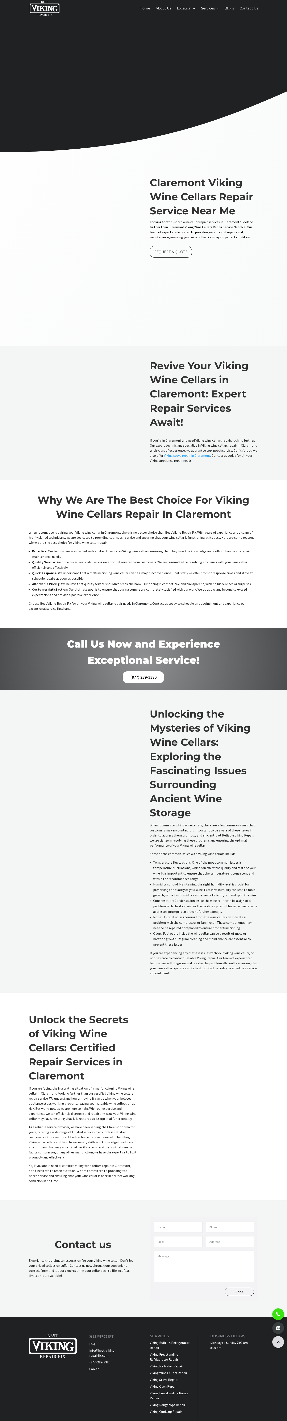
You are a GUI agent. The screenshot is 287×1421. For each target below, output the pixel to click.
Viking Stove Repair (164, 1379)
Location (184, 8)
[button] (278, 1342)
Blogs (229, 8)
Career (94, 1369)
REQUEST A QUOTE (170, 251)
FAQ (92, 1344)
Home (145, 8)
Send (239, 1292)
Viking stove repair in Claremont (187, 455)
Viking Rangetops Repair (167, 1405)
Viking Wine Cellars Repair (168, 1373)
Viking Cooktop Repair (166, 1411)
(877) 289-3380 (143, 677)
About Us (163, 8)
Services (208, 8)
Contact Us (249, 8)
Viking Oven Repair (163, 1386)
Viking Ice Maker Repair (166, 1366)
